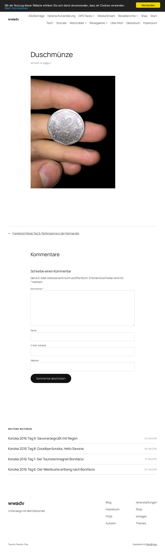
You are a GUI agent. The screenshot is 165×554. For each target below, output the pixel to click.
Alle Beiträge (36, 16)
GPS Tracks (85, 16)
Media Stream (106, 16)
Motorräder (77, 23)
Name (34, 330)
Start (153, 16)
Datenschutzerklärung (61, 16)
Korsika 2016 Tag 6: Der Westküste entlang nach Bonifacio (51, 469)
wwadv (13, 19)
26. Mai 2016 (150, 469)
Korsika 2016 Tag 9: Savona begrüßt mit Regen (43, 438)
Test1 (49, 23)
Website (35, 360)
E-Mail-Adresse (38, 345)
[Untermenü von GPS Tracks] (93, 16)
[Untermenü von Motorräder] (85, 22)
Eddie (46, 62)
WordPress (151, 544)
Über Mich (117, 23)
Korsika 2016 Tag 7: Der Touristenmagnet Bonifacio (46, 459)
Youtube (61, 23)
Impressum (150, 23)
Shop (144, 16)
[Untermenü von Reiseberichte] (137, 16)
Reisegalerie (97, 23)
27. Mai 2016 (151, 458)
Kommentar (37, 288)
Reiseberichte (127, 16)
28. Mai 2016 (151, 448)
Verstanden (148, 5)
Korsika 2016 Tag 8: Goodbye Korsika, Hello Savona (46, 448)
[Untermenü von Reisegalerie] (106, 22)
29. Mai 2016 (150, 438)
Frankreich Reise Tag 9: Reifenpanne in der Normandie (45, 233)
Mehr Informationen (16, 8)
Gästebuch (133, 23)
